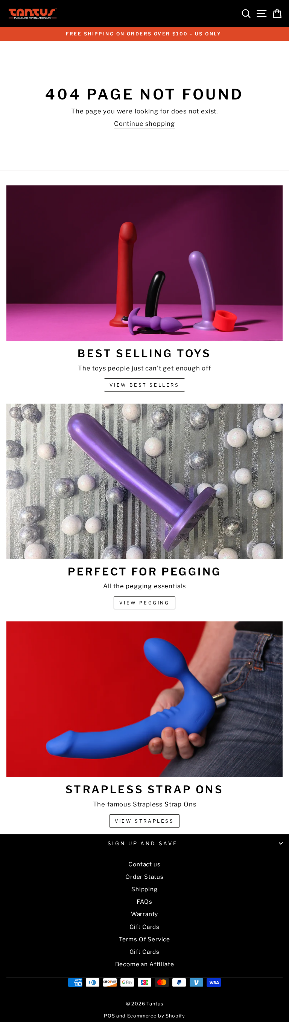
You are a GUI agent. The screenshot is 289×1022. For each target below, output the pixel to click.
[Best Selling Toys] (144, 263)
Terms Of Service (144, 939)
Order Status (144, 876)
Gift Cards (144, 926)
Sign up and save (143, 843)
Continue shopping (144, 123)
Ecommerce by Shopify (156, 1016)
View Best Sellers (144, 385)
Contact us (144, 864)
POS (109, 1016)
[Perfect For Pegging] (144, 481)
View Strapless (144, 821)
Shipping (144, 889)
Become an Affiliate (144, 964)
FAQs (144, 901)
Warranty (144, 914)
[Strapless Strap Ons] (144, 699)
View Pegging (144, 603)
